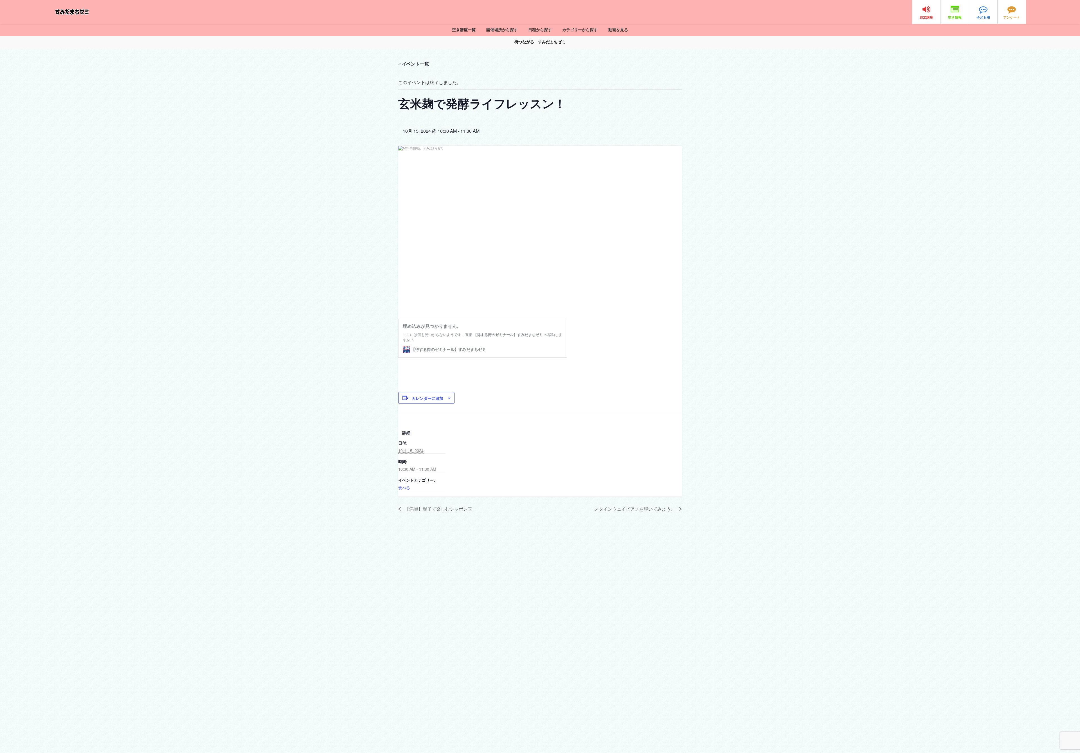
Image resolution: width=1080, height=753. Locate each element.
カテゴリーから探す (580, 30)
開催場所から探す (502, 30)
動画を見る (618, 30)
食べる (404, 487)
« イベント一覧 (413, 63)
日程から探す (540, 30)
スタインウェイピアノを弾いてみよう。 (635, 509)
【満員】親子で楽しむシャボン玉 (438, 509)
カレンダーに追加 (427, 398)
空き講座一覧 (464, 30)
